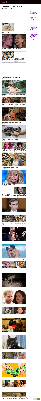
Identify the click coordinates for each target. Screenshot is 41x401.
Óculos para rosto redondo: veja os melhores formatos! (33, 21)
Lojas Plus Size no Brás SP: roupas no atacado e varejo (34, 32)
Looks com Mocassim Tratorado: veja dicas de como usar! (34, 28)
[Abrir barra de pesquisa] (38, 2)
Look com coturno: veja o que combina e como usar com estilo (34, 35)
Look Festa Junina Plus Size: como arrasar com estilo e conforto (33, 38)
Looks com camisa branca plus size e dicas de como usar (33, 18)
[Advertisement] (14, 16)
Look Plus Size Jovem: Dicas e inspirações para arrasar (34, 25)
